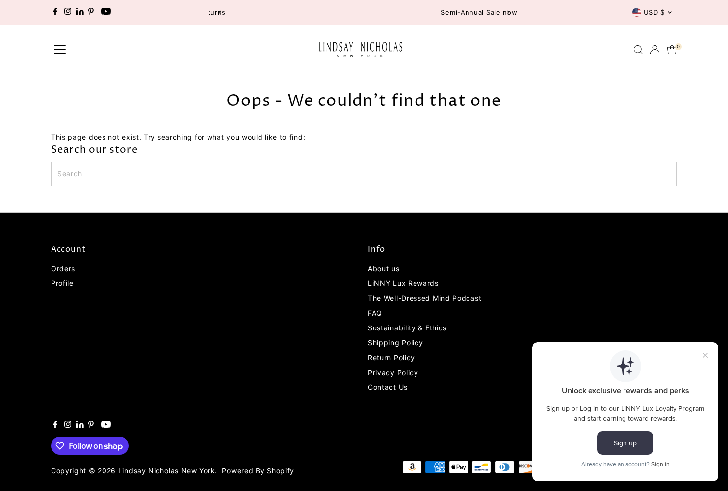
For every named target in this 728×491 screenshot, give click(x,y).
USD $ (654, 12)
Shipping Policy (395, 342)
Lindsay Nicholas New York (166, 470)
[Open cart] (672, 49)
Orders (63, 268)
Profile (62, 283)
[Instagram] (68, 12)
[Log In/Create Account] (654, 49)
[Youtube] (106, 12)
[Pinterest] (91, 12)
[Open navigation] (60, 49)
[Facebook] (55, 12)
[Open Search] (638, 49)
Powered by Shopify (258, 470)
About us (384, 268)
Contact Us (388, 387)
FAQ (375, 313)
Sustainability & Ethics (407, 328)
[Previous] (220, 12)
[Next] (507, 12)
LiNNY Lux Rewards (403, 283)
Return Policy (391, 357)
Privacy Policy (393, 372)
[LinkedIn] (81, 12)
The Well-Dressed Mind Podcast (424, 298)
